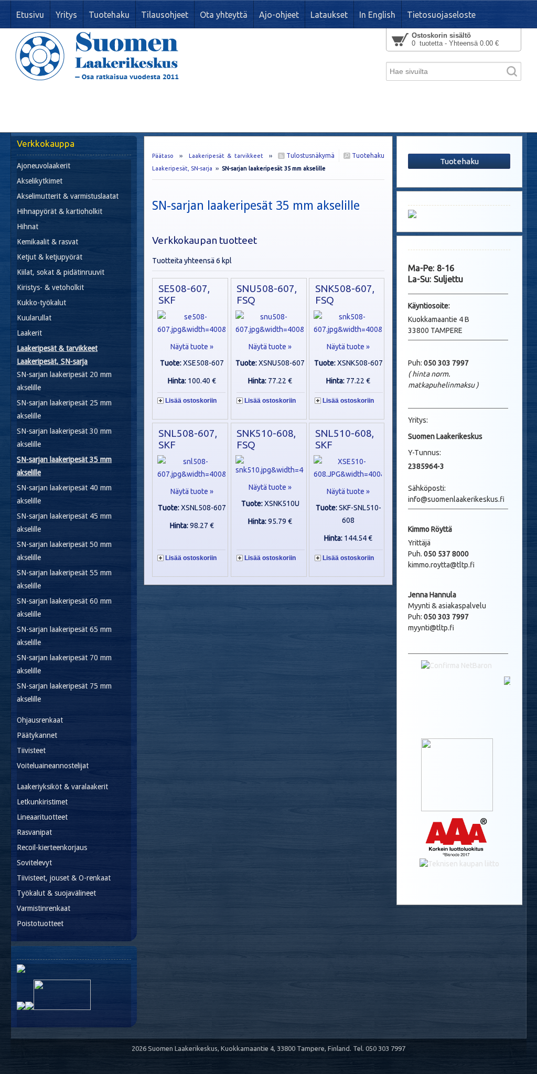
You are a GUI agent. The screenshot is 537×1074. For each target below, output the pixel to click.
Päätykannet (37, 735)
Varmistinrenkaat (43, 908)
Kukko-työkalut (41, 302)
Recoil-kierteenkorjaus (52, 847)
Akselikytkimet (39, 181)
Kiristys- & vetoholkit (50, 287)
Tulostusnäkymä (310, 155)
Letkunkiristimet (42, 802)
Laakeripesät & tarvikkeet (226, 156)
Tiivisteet (31, 750)
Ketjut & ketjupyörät (49, 257)
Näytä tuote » (191, 346)
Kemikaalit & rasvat (47, 242)
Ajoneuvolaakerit (43, 166)
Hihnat (27, 226)
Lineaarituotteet (42, 817)
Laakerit (29, 333)
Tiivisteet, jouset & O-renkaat (64, 878)
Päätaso (163, 156)
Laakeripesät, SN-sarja (182, 168)
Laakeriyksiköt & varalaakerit (62, 786)
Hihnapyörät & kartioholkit (59, 211)
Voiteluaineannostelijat (53, 765)
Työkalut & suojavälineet (56, 893)
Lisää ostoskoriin (191, 400)
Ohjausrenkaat (40, 720)
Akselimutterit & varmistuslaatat (68, 196)
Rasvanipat (34, 832)
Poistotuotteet (40, 923)
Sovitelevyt (34, 862)
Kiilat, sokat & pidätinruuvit (60, 272)
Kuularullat (34, 318)
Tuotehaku (367, 155)
